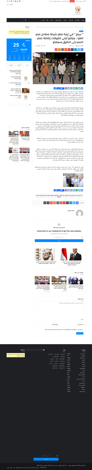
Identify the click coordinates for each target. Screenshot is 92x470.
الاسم (82, 319)
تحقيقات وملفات (58, 20)
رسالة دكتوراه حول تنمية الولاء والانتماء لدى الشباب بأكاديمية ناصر (15, 90)
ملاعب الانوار (82, 391)
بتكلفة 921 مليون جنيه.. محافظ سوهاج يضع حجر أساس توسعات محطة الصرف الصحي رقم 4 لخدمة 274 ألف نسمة (47, 1)
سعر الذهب (57, 361)
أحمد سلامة (62, 354)
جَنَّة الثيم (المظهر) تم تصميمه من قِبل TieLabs (57, 465)
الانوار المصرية (62, 358)
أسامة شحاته (50, 354)
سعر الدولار (62, 361)
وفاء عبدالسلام (61, 367)
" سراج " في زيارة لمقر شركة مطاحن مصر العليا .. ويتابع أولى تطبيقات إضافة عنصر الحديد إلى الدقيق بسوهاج (58, 196)
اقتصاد (65, 20)
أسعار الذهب (62, 356)
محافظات (76, 26)
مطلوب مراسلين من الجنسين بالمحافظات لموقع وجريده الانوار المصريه (15, 71)
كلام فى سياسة (81, 385)
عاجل (47, 20)
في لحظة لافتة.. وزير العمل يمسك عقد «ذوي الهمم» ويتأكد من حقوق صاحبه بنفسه (76, 287)
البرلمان (83, 362)
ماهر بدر (50, 363)
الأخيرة (19, 65)
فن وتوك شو (82, 383)
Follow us (23, 350)
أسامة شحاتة (57, 354)
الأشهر (27, 65)
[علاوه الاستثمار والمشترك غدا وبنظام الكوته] (25, 84)
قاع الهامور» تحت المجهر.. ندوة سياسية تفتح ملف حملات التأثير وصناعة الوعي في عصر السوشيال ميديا (13, 157)
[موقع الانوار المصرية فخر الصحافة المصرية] (25, 78)
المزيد (43, 20)
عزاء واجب (55, 363)
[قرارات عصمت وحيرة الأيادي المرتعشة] (24, 134)
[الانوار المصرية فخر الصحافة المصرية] (25, 97)
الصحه (83, 366)
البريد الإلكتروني (80, 324)
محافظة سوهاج (61, 365)
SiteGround (39, 465)
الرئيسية (82, 20)
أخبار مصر (83, 353)
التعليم (83, 364)
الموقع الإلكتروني (55, 324)
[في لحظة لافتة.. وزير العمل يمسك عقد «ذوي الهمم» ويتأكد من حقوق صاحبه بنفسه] (75, 280)
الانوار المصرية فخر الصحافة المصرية (15, 96)
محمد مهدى (79, 45)
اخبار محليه (71, 20)
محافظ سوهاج (55, 365)
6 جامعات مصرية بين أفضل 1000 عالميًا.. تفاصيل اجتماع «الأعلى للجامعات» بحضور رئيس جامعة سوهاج (59, 287)
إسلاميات (83, 355)
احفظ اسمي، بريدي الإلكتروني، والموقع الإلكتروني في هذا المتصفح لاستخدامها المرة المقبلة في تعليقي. (63, 329)
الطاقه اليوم (77, 20)
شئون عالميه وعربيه (81, 378)
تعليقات (11, 65)
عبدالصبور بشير (61, 363)
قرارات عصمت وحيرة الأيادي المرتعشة (25, 138)
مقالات (83, 389)
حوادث (51, 20)
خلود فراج (52, 358)
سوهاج (52, 361)
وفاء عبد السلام (55, 367)
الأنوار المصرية (56, 356)
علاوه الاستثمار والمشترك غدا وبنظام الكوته (15, 83)
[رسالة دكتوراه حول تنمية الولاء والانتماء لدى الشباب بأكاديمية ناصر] (25, 90)
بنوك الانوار (82, 372)
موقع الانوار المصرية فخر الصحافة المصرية (16, 77)
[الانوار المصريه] (77, 10)
